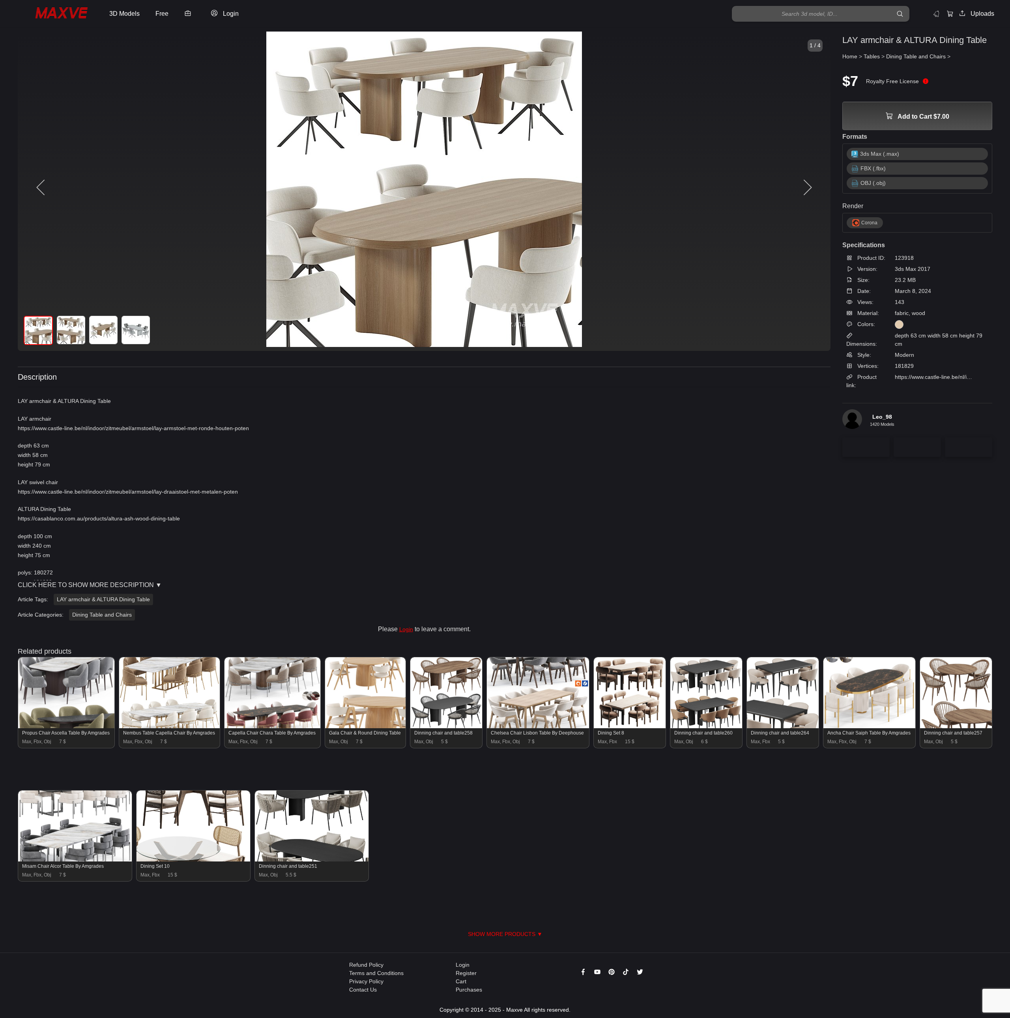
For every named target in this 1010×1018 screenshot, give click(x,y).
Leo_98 (882, 417)
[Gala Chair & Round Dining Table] (365, 726)
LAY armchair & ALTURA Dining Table (103, 599)
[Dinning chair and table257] (956, 726)
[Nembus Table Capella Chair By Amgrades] (169, 726)
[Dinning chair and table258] (446, 726)
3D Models (124, 13)
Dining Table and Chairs (102, 615)
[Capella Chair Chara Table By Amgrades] (272, 726)
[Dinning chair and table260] (706, 726)
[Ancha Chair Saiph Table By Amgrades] (869, 726)
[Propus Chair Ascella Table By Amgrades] (66, 726)
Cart (461, 981)
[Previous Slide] (41, 187)
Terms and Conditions (376, 973)
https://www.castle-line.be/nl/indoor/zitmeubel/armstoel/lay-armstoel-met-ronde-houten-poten (133, 428)
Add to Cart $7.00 (922, 116)
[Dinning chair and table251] (311, 859)
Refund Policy (366, 965)
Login (406, 629)
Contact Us (363, 989)
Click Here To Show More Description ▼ (90, 585)
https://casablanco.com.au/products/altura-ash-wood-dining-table (99, 518)
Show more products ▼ (505, 934)
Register (466, 973)
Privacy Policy (366, 981)
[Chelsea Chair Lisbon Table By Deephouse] (538, 726)
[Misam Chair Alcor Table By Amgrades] (75, 859)
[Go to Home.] (52, 14)
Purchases (469, 989)
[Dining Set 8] (630, 726)
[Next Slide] (807, 187)
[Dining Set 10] (193, 859)
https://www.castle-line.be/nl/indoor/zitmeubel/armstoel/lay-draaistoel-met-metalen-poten (128, 491)
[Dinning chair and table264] (783, 726)
